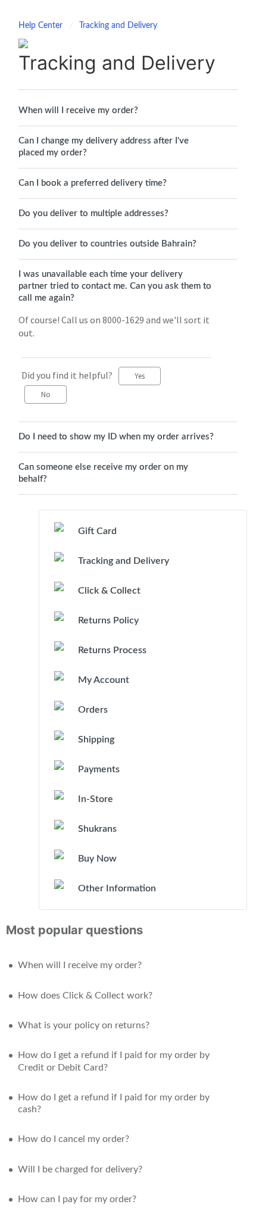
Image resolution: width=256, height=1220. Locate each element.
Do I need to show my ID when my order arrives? (116, 436)
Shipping (96, 739)
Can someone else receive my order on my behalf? (103, 473)
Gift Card (97, 531)
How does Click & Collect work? (85, 995)
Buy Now (97, 858)
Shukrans (97, 829)
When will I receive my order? (78, 110)
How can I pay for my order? (77, 1199)
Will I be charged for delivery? (80, 1169)
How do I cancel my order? (73, 1139)
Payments (99, 769)
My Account (103, 680)
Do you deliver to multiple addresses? (93, 213)
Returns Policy (108, 620)
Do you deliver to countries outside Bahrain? (107, 243)
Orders (93, 709)
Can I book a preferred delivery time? (92, 183)
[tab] (128, 111)
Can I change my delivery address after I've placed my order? (103, 146)
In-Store (95, 799)
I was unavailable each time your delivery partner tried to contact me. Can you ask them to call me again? (114, 286)
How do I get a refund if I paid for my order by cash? (114, 1103)
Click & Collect (109, 590)
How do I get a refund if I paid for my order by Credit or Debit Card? (114, 1061)
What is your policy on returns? (83, 1025)
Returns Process (112, 650)
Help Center (41, 25)
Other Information (117, 888)
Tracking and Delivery (118, 25)
